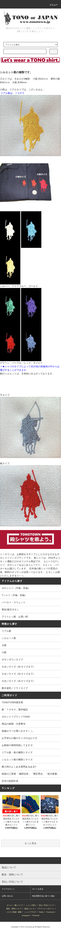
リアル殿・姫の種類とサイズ (17, 752)
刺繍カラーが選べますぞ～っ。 (18, 731)
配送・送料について (14, 909)
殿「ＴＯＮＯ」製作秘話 (15, 709)
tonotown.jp (29, 927)
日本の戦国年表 (10, 781)
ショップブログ (30, 912)
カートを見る (37, 889)
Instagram (26, 915)
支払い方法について (46, 905)
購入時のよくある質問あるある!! (19, 766)
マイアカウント (8, 889)
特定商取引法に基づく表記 (43, 896)
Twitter (41, 912)
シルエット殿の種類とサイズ (17, 759)
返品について (29, 909)
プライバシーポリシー (45, 909)
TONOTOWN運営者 (12, 702)
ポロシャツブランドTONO (16, 716)
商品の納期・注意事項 (13, 723)
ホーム (9, 905)
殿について (19, 905)
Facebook (50, 912)
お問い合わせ (7, 896)
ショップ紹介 (31, 905)
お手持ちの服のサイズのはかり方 (19, 738)
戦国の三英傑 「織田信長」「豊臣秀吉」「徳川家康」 (30, 773)
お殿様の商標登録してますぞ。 (18, 745)
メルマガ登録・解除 (14, 912)
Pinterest (35, 915)
